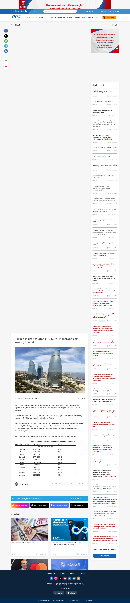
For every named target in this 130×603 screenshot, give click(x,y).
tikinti (81, 484)
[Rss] (26, 11)
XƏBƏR (77, 17)
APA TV (98, 17)
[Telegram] (21, 11)
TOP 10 (82, 573)
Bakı (72, 484)
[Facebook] (11, 11)
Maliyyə (116, 25)
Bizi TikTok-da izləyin (40, 505)
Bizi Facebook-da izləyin (60, 505)
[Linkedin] (23, 11)
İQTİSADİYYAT (87, 17)
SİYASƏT (70, 17)
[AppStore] (71, 593)
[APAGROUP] (65, 588)
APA (35, 416)
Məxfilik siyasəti (87, 600)
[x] (60, 578)
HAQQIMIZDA (50, 573)
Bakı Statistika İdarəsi (59, 484)
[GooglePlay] (58, 593)
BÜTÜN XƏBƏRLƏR (58, 17)
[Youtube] (18, 11)
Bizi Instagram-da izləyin (21, 505)
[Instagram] (13, 11)
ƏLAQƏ (62, 573)
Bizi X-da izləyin (78, 505)
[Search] (74, 11)
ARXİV (72, 573)
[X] (16, 11)
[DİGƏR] (117, 17)
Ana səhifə (108, 25)
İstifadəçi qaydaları (75, 600)
